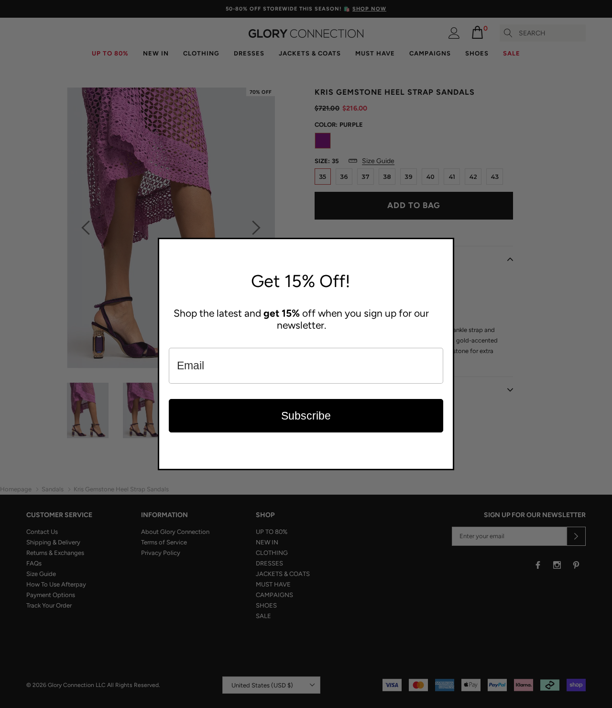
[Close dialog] (444, 247)
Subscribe (306, 415)
